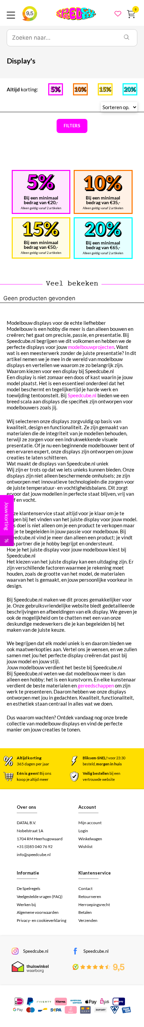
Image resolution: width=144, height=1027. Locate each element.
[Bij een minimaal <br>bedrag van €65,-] (103, 229)
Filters (72, 125)
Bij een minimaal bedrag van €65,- (103, 245)
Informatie (28, 873)
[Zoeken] (126, 38)
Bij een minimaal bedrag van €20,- (41, 200)
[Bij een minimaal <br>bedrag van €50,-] (40, 229)
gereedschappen (96, 685)
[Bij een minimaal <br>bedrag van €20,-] (41, 182)
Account (87, 807)
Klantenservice (94, 873)
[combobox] (61, 38)
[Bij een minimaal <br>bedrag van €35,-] (103, 183)
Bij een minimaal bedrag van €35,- (103, 200)
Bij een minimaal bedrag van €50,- (41, 244)
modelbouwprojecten (91, 347)
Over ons (26, 807)
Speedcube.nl (82, 395)
